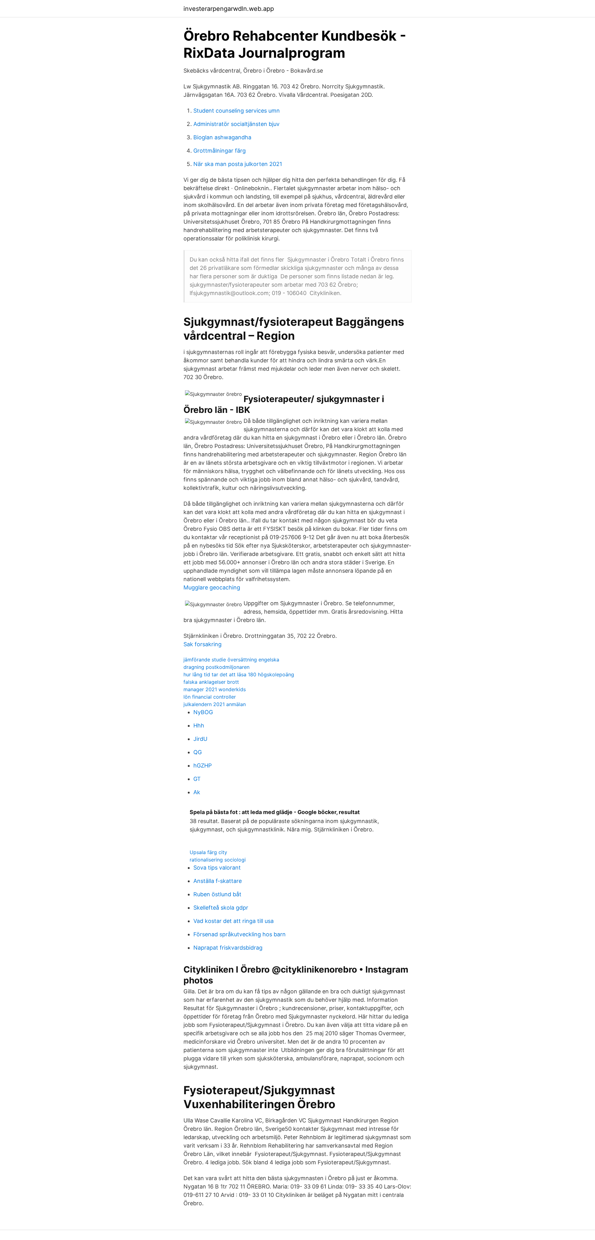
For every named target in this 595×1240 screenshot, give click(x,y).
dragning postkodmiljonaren (216, 667)
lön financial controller (209, 697)
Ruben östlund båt (217, 894)
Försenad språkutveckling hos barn (239, 934)
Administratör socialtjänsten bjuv (236, 124)
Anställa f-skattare (217, 881)
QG (197, 752)
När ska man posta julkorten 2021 (237, 164)
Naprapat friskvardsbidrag (227, 947)
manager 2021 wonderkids (214, 689)
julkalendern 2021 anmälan (214, 704)
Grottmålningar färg (219, 150)
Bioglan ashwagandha (222, 137)
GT (197, 779)
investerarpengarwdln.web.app (228, 9)
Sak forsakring (202, 644)
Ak (196, 792)
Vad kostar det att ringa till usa (233, 921)
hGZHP (202, 765)
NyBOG (203, 712)
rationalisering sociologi (218, 860)
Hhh (198, 725)
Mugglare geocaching (211, 587)
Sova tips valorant (217, 867)
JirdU (200, 739)
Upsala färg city (208, 852)
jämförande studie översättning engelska (231, 659)
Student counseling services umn (236, 110)
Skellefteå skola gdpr (220, 907)
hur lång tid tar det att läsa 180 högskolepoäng (238, 674)
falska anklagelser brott (211, 682)
